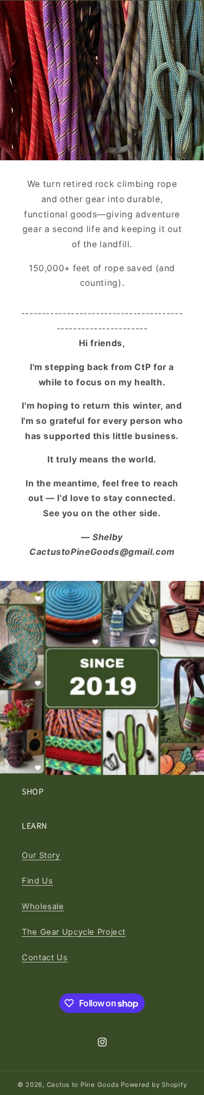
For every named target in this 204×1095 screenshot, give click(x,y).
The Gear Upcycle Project (74, 932)
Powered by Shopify (154, 1084)
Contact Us (44, 957)
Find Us (37, 881)
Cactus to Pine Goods (83, 1084)
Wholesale (43, 906)
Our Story (41, 855)
